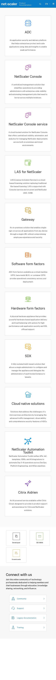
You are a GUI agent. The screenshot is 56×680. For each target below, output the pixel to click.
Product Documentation (25, 4)
